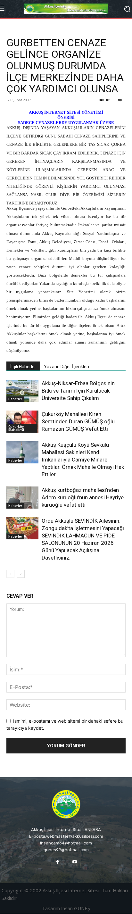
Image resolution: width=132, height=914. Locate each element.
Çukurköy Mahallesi (16, 428)
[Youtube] (74, 862)
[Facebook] (57, 862)
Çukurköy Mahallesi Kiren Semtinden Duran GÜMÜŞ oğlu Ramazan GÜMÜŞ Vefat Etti (78, 421)
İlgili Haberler (23, 366)
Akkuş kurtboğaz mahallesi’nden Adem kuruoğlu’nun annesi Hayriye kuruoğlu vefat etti (83, 497)
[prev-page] (10, 574)
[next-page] (21, 574)
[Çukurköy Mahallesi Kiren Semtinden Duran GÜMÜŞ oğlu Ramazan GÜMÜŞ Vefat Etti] (22, 422)
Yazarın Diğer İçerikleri (66, 366)
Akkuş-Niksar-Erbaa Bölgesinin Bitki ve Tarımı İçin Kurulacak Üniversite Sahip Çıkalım (78, 390)
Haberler (15, 399)
